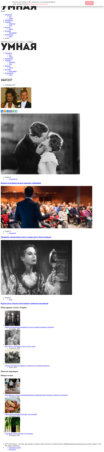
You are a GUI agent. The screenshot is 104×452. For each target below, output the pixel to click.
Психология (9, 34)
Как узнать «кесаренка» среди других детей (20, 346)
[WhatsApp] (13, 111)
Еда (10, 16)
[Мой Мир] (7, 111)
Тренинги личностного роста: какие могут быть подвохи (26, 237)
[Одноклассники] (5, 111)
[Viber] (10, 111)
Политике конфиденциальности (38, 4)
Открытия (8, 14)
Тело (10, 25)
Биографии (13, 33)
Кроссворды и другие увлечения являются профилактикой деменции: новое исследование (36, 395)
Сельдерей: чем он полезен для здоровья (19, 433)
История (8, 31)
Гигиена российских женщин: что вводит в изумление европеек (27, 365)
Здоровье (8, 22)
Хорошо (89, 3)
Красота (7, 27)
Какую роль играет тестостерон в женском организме (24, 303)
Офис (11, 18)
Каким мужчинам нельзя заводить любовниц (21, 183)
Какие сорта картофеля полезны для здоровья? (21, 414)
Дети (10, 36)
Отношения (9, 20)
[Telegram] (16, 111)
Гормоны (12, 24)
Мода (11, 29)
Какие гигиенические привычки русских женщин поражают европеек (29, 327)
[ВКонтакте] (2, 111)
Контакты (12, 449)
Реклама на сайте (15, 447)
